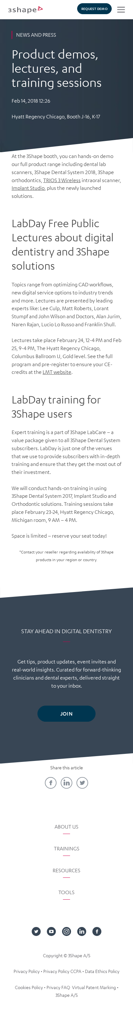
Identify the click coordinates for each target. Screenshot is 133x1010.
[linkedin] (66, 783)
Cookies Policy (29, 987)
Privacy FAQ (58, 987)
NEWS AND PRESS (36, 35)
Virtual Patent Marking (94, 987)
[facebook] (50, 783)
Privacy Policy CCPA (62, 971)
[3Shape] (25, 9)
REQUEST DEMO (94, 8)
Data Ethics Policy (102, 971)
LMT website (57, 372)
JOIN (66, 713)
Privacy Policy (27, 971)
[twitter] (82, 783)
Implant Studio (28, 188)
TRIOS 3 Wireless (62, 180)
